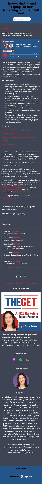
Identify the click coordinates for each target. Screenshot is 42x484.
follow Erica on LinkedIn (10, 189)
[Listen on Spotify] (20, 359)
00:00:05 (16, 238)
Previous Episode (32, 283)
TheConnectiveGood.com (22, 192)
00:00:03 (16, 231)
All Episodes (19, 283)
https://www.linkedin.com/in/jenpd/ (15, 130)
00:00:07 (16, 244)
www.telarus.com (8, 134)
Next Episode (9, 283)
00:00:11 (16, 253)
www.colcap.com (8, 144)
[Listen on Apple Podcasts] (14, 359)
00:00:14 (16, 261)
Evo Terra (23, 196)
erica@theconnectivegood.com (13, 187)
